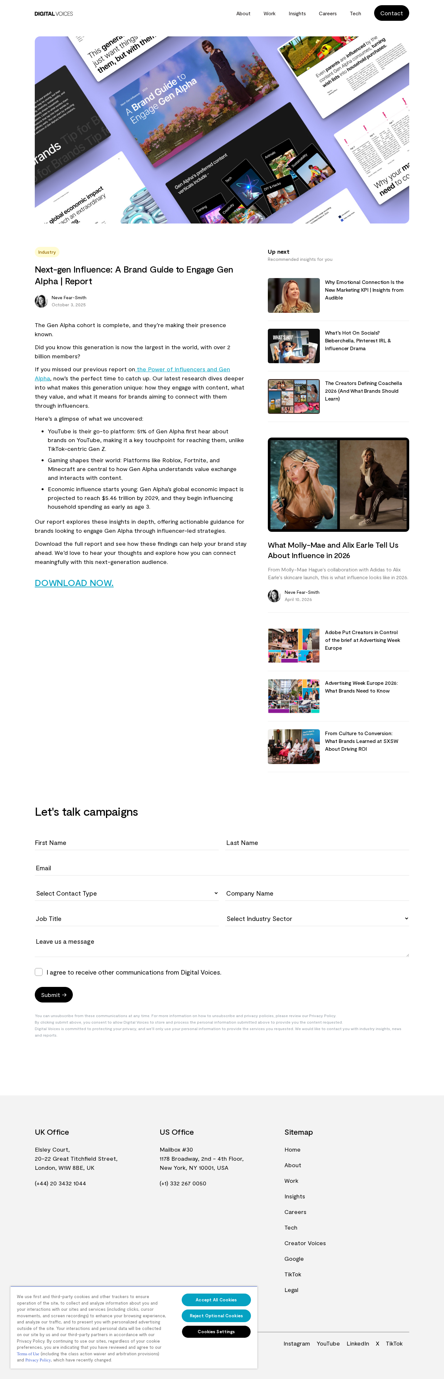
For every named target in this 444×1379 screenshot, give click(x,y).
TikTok (292, 1274)
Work (270, 13)
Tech (355, 13)
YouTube (328, 1343)
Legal (291, 1289)
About (243, 13)
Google (294, 1258)
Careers (328, 13)
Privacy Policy (38, 1360)
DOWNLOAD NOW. (74, 582)
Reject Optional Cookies (216, 1315)
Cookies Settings (216, 1331)
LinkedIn (357, 1343)
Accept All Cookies (216, 1299)
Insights (297, 13)
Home (292, 1149)
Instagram (296, 1343)
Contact (391, 13)
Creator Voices (305, 1242)
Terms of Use (28, 1353)
